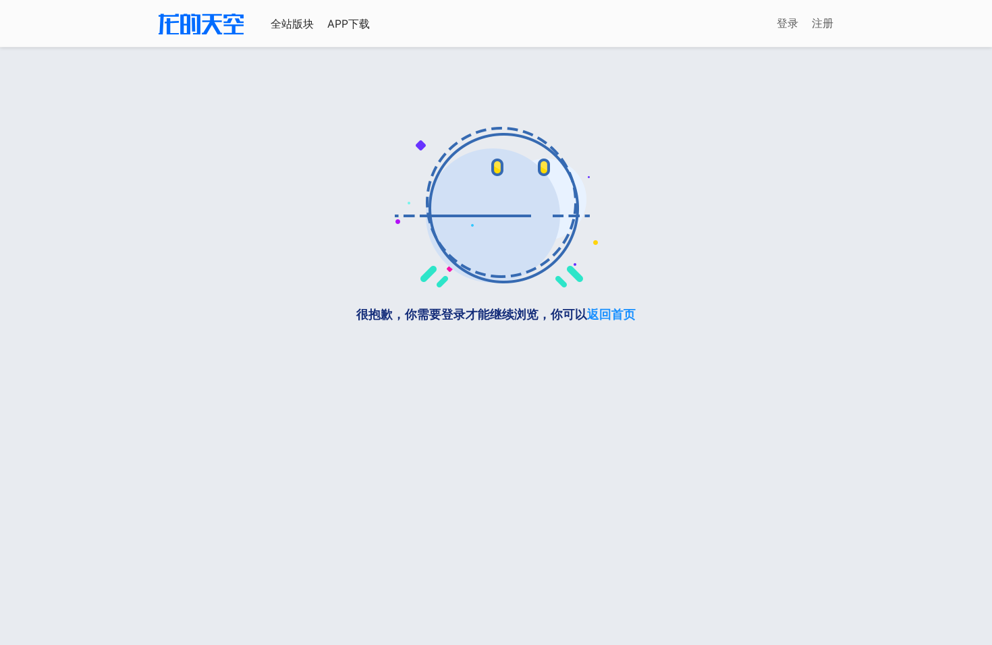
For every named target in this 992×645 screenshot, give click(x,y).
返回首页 (611, 314)
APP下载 (348, 23)
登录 (787, 23)
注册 (822, 23)
